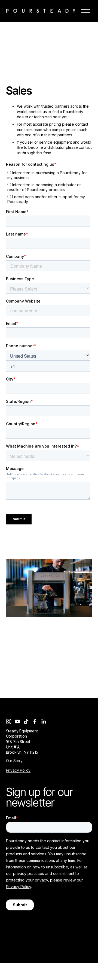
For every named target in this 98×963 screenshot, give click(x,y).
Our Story (14, 760)
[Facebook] (35, 721)
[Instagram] (8, 721)
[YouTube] (17, 721)
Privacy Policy (18, 770)
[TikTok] (26, 721)
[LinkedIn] (43, 721)
